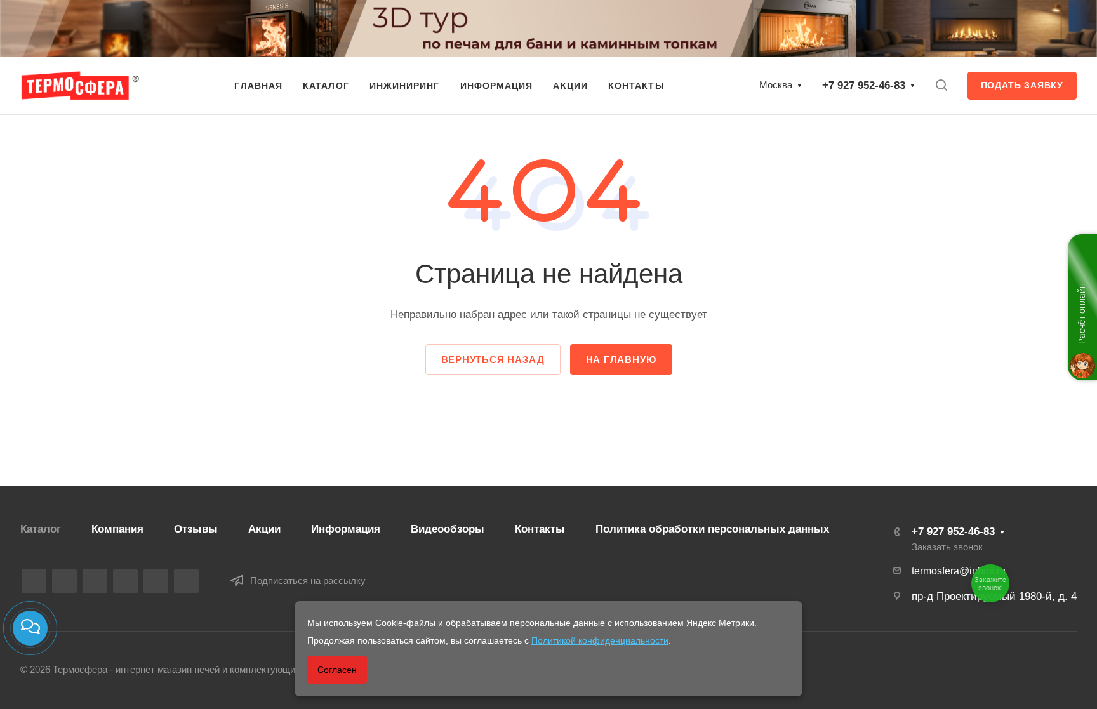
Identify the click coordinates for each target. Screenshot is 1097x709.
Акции (264, 529)
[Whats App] (155, 581)
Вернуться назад (493, 359)
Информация (345, 529)
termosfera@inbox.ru (959, 571)
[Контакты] (30, 628)
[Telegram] (95, 581)
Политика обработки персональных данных (712, 529)
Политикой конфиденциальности (599, 640)
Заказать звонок (947, 547)
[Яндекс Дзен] (186, 581)
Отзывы (196, 529)
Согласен (337, 670)
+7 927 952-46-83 (863, 85)
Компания (117, 529)
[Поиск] (941, 85)
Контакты (540, 529)
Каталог (40, 529)
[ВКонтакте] (34, 581)
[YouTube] (125, 581)
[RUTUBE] (64, 581)
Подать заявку (1022, 85)
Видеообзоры (447, 529)
